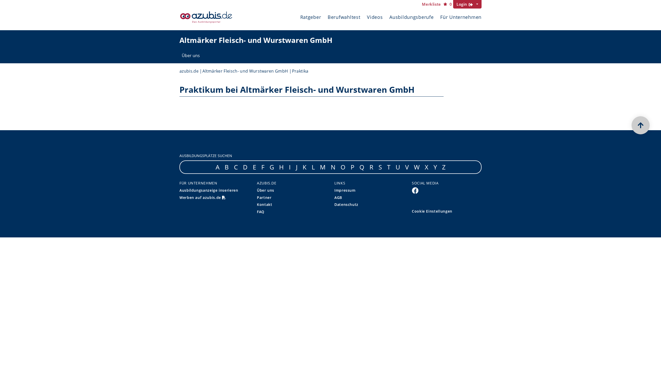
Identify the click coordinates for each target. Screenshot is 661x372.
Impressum (345, 190)
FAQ (260, 211)
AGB (338, 197)
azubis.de (189, 71)
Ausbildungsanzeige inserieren (208, 190)
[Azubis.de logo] (206, 17)
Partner (264, 197)
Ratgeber (310, 17)
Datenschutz (346, 204)
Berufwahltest (344, 17)
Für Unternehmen (461, 17)
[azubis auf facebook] (415, 190)
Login (463, 4)
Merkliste (437, 4)
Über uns (191, 55)
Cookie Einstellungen (432, 211)
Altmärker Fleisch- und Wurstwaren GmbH (245, 71)
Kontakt (264, 204)
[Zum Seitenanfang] (641, 125)
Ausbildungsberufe (411, 17)
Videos (375, 17)
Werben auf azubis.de (200, 197)
